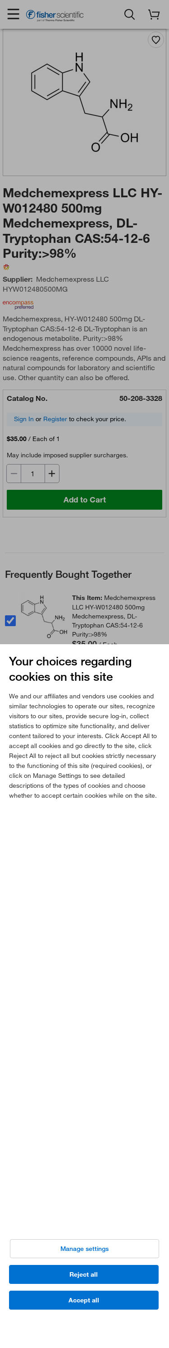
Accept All (84, 1300)
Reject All (83, 1274)
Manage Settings (84, 1249)
